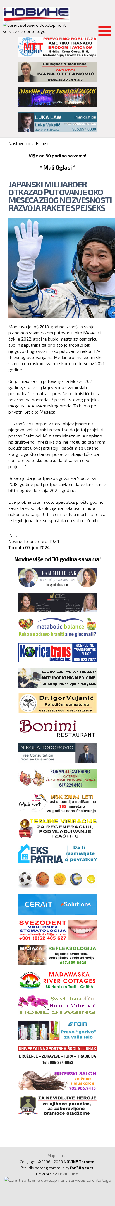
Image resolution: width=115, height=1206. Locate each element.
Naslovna (17, 143)
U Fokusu (41, 143)
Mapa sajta (57, 1155)
